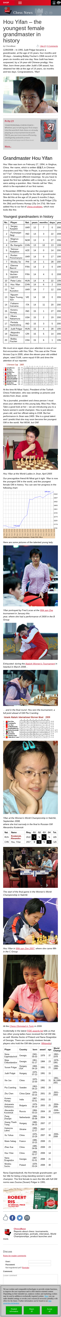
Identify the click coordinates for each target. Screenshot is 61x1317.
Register (25, 1268)
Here (46, 1296)
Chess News (23, 13)
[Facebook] (12, 1218)
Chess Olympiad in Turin (22, 1026)
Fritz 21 (9, 121)
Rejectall (31, 1310)
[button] (20, 2)
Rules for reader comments (14, 1256)
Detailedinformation (14, 1310)
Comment (7, 1271)
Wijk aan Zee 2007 (25, 948)
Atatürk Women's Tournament (40, 663)
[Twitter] (19, 1218)
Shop (6, 3)
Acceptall (49, 1310)
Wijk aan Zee (46, 610)
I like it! (43, 46)
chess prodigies (34, 206)
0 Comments (52, 46)
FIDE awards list (35, 1031)
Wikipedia (46, 1043)
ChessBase (20, 1229)
